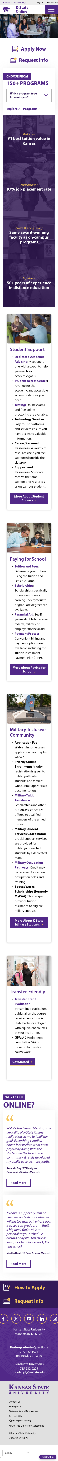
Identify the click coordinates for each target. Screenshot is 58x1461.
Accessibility (15, 1416)
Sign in (40, 2)
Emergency (15, 1406)
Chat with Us (48, 1457)
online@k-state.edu (29, 1356)
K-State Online (22, 9)
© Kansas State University (22, 1433)
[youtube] (29, 1319)
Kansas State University (14, 2)
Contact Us (14, 1401)
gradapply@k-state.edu (29, 1372)
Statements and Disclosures (23, 1411)
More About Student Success (29, 498)
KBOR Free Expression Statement (26, 1425)
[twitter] (16, 1319)
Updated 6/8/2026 (18, 1437)
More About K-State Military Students (29, 922)
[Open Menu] (51, 9)
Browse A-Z (52, 2)
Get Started (21, 1062)
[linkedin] (42, 1319)
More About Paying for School (29, 669)
